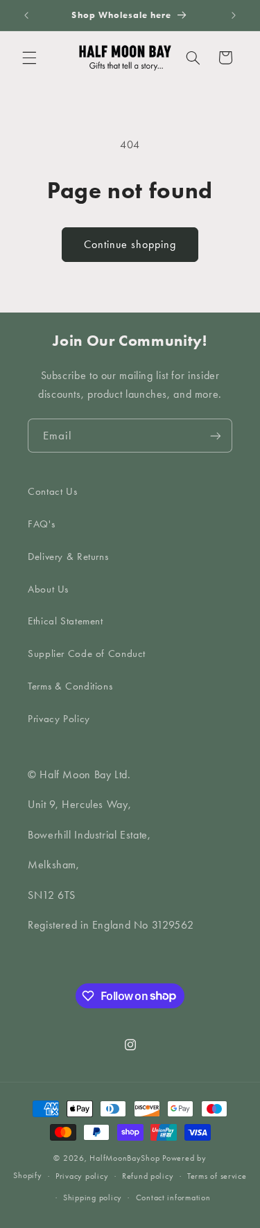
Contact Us (52, 491)
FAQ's (41, 524)
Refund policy (148, 1176)
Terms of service (217, 1176)
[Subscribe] (216, 436)
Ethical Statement (65, 621)
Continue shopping (130, 244)
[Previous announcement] (26, 15)
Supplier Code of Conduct (87, 653)
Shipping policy (92, 1197)
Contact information (173, 1197)
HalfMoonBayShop (124, 1158)
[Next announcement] (233, 15)
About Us (48, 589)
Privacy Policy (59, 718)
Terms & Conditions (70, 686)
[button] (29, 57)
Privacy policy (81, 1176)
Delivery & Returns (68, 556)
